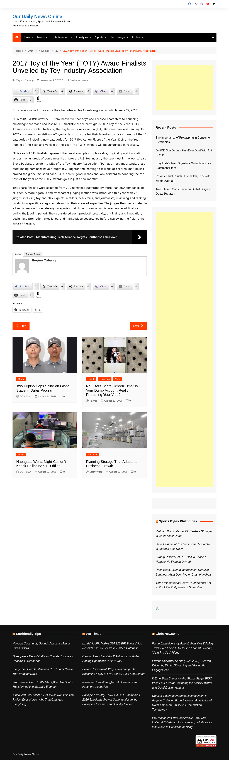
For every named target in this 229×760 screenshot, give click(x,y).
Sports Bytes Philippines (178, 521)
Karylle (93, 400)
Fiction (136, 37)
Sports (99, 37)
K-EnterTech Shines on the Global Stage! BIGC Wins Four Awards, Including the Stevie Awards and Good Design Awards (182, 683)
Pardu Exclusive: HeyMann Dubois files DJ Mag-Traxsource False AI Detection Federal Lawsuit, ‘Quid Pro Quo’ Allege (183, 648)
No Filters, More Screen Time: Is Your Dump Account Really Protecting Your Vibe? (112, 390)
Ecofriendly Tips (28, 634)
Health (91, 379)
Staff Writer (95, 471)
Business (75, 80)
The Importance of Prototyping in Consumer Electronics (183, 140)
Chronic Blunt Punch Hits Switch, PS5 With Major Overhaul (183, 178)
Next (136, 325)
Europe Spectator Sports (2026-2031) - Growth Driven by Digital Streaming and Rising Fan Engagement (181, 665)
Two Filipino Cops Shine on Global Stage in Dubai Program (183, 191)
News (41, 37)
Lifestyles (82, 37)
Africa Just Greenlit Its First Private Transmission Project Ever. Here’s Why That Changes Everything (43, 700)
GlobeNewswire (167, 634)
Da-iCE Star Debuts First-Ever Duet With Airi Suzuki (184, 153)
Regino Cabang (25, 80)
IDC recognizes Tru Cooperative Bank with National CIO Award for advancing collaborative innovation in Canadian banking (182, 722)
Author (17, 254)
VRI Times (93, 634)
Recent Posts (33, 254)
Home (26, 37)
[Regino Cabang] (22, 266)
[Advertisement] (184, 87)
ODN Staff (25, 396)
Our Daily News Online (37, 16)
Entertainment (60, 37)
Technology (117, 37)
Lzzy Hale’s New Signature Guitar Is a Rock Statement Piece (183, 165)
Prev (23, 325)
